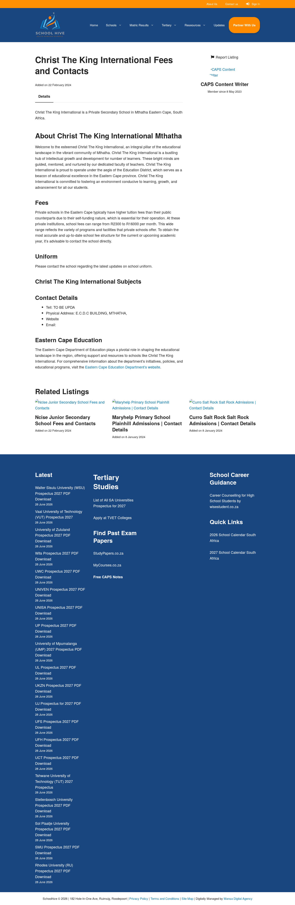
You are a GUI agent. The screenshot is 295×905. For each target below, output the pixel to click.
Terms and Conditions (165, 898)
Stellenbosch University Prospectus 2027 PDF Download (54, 805)
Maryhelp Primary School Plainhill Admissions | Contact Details (147, 423)
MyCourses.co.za (107, 564)
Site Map (187, 898)
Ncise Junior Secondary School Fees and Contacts (65, 420)
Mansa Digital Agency (238, 898)
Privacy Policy (138, 898)
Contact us (231, 4)
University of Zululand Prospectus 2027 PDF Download (52, 535)
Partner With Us (244, 25)
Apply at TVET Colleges (112, 517)
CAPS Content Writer (224, 84)
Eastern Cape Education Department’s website (122, 366)
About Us (211, 4)
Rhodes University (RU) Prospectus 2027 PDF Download (54, 870)
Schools (111, 25)
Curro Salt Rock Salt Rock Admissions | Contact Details (222, 420)
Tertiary (167, 25)
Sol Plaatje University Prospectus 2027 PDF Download (52, 829)
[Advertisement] (177, 522)
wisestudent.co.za (224, 506)
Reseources (193, 25)
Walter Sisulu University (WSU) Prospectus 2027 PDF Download (60, 493)
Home (94, 25)
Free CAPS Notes (108, 576)
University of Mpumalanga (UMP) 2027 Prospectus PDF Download (58, 649)
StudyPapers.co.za (108, 553)
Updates (219, 25)
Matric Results (139, 25)
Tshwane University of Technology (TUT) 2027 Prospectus (54, 781)
